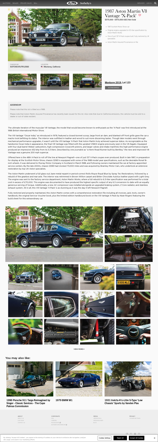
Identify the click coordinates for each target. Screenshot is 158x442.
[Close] (154, 438)
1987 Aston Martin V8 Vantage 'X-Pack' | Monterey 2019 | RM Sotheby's (79, 3)
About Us (21, 418)
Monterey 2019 (113, 82)
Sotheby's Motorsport (58, 424)
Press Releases (98, 420)
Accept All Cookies (136, 438)
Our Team (21, 420)
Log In (149, 3)
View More (78, 349)
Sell (35, 3)
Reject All (120, 438)
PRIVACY (132, 416)
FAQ (52, 418)
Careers (54, 420)
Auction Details (113, 87)
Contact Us (21, 422)
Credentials (97, 418)
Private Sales (26, 3)
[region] (79, 438)
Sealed (15, 3)
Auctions (6, 3)
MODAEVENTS (55, 422)
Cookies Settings (134, 418)
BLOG (95, 422)
